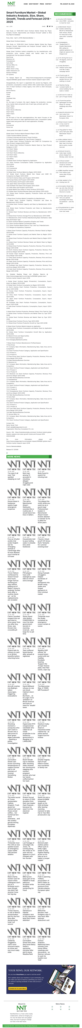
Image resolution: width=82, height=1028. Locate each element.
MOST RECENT (34, 4)
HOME (26, 4)
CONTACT (48, 4)
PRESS (42, 4)
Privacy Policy (59, 1026)
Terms (51, 1026)
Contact (75, 1026)
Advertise (68, 1026)
